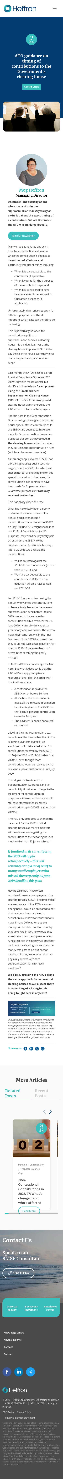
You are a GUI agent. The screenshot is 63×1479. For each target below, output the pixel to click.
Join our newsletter (23, 235)
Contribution (31, 86)
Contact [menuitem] (8, 1346)
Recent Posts (42, 1093)
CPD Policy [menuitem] (8, 1412)
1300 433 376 (21, 1273)
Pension (22, 1164)
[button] (49, 1112)
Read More (29, 1211)
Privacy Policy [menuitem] (23, 1412)
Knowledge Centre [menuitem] (14, 1332)
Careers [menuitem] (8, 1354)
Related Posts (12, 1093)
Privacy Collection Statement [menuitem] (20, 1417)
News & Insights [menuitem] (12, 1339)
